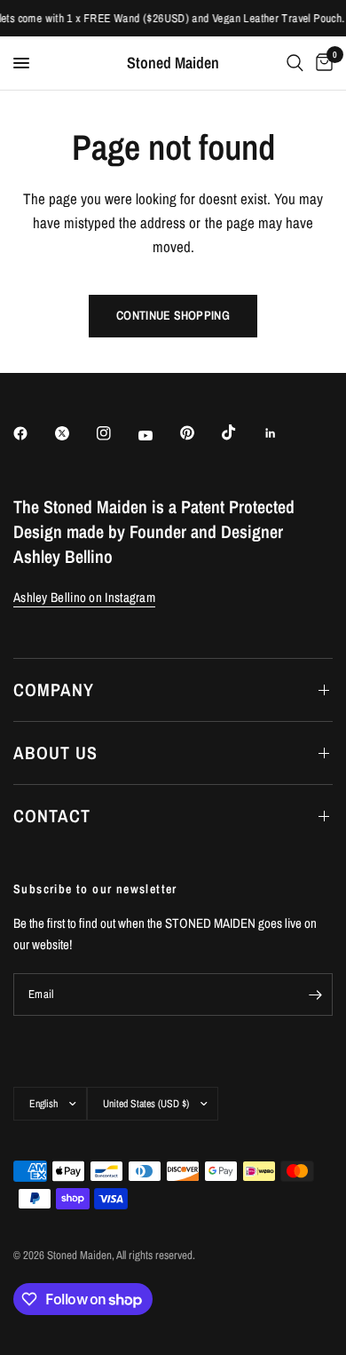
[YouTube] (157, 435)
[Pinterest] (199, 432)
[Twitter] (74, 433)
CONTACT (51, 816)
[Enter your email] (315, 994)
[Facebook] (32, 433)
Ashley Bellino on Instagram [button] (84, 597)
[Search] (295, 63)
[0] (321, 63)
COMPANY (53, 689)
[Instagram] (116, 433)
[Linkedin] (283, 433)
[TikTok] (241, 432)
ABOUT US (55, 753)
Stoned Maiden (173, 63)
